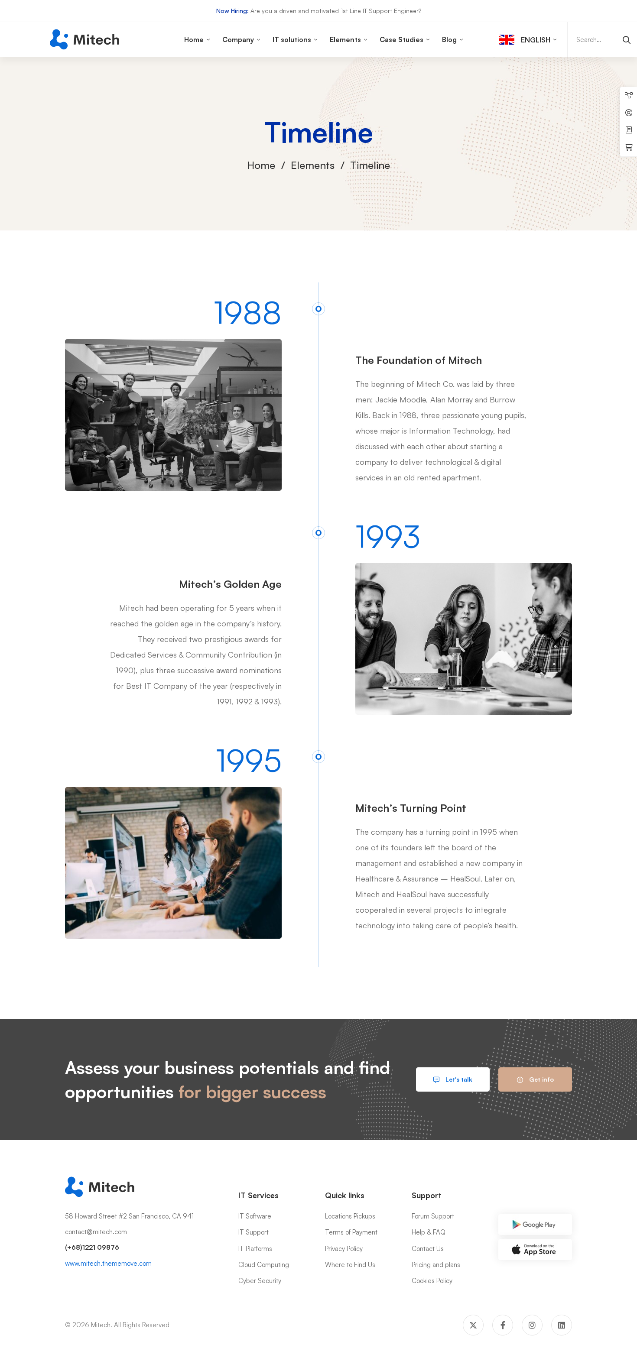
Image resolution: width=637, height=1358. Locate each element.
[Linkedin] (561, 1325)
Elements (313, 165)
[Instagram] (532, 1325)
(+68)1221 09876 (92, 1247)
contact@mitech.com (96, 1232)
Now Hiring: (232, 10)
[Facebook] (502, 1325)
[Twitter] (473, 1325)
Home (261, 165)
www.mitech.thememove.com (108, 1263)
